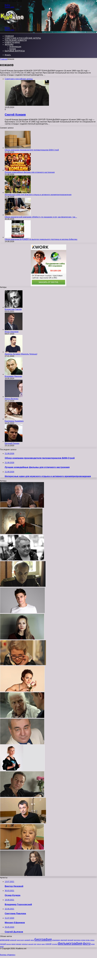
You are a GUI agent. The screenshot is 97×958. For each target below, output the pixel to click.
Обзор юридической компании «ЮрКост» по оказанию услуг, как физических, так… (41, 217)
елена (83, 940)
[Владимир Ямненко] (13, 374)
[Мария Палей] (22, 639)
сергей (48, 944)
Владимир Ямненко (13, 376)
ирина (92, 940)
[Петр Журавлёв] (23, 586)
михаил (18, 944)
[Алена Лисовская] (22, 875)
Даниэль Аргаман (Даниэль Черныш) (21, 354)
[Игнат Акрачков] (13, 330)
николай (30, 944)
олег (34, 944)
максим (8, 944)
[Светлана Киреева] (22, 717)
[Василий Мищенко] (21, 534)
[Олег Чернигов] (22, 744)
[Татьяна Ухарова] (22, 849)
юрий (2, 946)
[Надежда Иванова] (23, 665)
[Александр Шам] (22, 613)
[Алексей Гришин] (22, 796)
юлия (93, 944)
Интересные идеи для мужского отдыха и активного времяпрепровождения (38, 195)
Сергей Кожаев (15, 114)
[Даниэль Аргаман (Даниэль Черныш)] (13, 352)
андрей (27, 940)
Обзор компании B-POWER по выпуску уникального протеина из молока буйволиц (41, 239)
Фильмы (9, 45)
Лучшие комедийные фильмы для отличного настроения (30, 172)
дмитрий (63, 940)
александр (5, 940)
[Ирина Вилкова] (13, 397)
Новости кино (12, 42)
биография (43, 939)
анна (32, 940)
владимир (56, 940)
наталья (25, 944)
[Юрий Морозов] (22, 560)
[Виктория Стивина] (22, 770)
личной (3, 944)
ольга (39, 944)
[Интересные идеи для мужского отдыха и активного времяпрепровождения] (18, 193)
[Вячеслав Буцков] (22, 507)
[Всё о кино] (12, 24)
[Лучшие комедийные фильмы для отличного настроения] (18, 170)
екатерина (77, 940)
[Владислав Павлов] (13, 307)
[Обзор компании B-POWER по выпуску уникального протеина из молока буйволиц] (18, 237)
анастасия (20, 940)
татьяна (54, 944)
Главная (3, 59)
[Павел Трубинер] (23, 823)
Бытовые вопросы (15, 51)
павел (43, 944)
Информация (15, 47)
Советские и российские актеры (23, 38)
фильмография (70, 943)
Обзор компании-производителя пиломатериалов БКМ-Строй (32, 150)
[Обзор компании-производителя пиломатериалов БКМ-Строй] (18, 148)
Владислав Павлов (13, 309)
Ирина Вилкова (11, 399)
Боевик (12, 49)
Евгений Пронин (12, 443)
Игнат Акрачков (11, 332)
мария (13, 944)
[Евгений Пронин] (13, 441)
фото (87, 943)
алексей (13, 940)
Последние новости (16, 40)
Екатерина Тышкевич (14, 421)
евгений (70, 940)
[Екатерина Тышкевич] (13, 419)
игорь (88, 940)
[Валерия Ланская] (22, 691)
